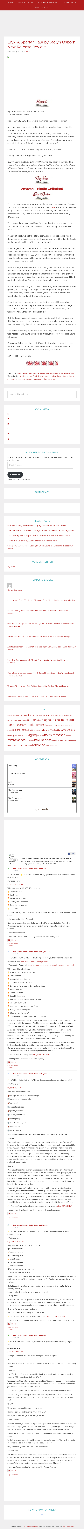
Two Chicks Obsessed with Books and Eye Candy (31, 868)
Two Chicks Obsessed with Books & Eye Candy (42, 21)
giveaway (54, 729)
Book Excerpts (16, 724)
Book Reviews (38, 376)
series (47, 746)
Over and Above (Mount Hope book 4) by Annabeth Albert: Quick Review (36, 526)
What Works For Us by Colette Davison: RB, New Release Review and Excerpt (38, 637)
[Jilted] (74, 787)
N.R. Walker (30, 740)
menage (68, 735)
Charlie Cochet (57, 725)
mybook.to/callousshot (17, 1241)
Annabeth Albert (12, 720)
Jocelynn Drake (14, 792)
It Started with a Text (16, 774)
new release (36, 379)
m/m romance (13, 379)
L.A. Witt (26, 735)
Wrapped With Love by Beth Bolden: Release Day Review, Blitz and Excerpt (37, 686)
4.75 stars (22, 376)
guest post (12, 735)
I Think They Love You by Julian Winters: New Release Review (32, 541)
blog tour (47, 719)
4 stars (31, 715)
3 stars (16, 715)
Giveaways (68, 729)
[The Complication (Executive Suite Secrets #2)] (74, 803)
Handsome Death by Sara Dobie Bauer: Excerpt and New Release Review (37, 696)
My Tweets (11, 567)
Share (10, 945)
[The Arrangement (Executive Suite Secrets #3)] (74, 794)
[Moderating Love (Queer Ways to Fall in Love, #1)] (74, 770)
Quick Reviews (52, 373)
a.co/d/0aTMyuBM (15, 884)
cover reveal (67, 725)
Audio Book (22, 720)
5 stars (47, 715)
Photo (13, 940)
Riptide (29, 746)
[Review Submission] (9, 587)
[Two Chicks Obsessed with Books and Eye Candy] (14, 859)
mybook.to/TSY (14, 1088)
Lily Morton (40, 735)
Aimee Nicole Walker (57, 715)
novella (55, 740)
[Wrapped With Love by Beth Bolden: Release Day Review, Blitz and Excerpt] (9, 683)
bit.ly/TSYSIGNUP (64, 1206)
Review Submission (15, 590)
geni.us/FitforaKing (15, 1352)
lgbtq (71, 376)
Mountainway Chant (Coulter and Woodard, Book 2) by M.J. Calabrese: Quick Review (41, 600)
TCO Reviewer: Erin (66, 373)
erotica (9, 730)
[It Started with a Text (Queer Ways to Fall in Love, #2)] (74, 778)
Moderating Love (15, 765)
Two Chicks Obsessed (30, 1526)
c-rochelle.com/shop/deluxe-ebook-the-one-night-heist (51, 965)
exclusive (27, 729)
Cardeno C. (49, 725)
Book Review (22, 373)
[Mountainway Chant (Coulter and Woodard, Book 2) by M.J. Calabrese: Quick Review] (9, 597)
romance (51, 379)
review (44, 379)
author (29, 376)
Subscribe (15, 475)
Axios (53, 207)
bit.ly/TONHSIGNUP (41, 1055)
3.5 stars (23, 715)
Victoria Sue (53, 746)
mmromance (25, 379)
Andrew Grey (68, 715)
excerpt (16, 729)
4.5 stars (40, 715)
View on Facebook (12, 943)
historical (52, 376)
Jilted (10, 782)
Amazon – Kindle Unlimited (42, 189)
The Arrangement (15, 790)
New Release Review (37, 373)
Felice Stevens (37, 730)
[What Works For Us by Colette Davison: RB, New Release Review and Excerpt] (9, 634)
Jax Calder (12, 767)
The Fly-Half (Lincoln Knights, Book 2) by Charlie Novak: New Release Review (38, 536)
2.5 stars (9, 715)
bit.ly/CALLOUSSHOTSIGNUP (53, 1316)
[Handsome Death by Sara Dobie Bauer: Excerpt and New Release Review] (9, 693)
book (72, 720)
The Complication (15, 798)
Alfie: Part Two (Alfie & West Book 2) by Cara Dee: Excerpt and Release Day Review (40, 531)
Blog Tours (61, 719)
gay (46, 376)
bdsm (39, 720)
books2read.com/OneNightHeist (34, 962)
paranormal (64, 740)
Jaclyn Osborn (62, 376)
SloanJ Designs (68, 1526)
